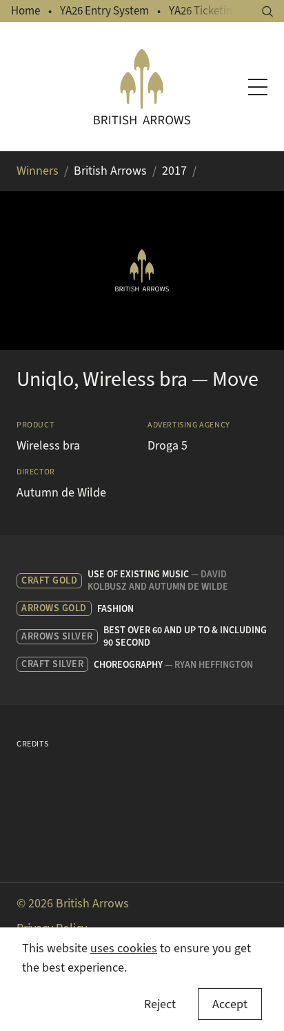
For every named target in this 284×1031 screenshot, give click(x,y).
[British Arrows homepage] (142, 86)
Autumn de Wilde (61, 492)
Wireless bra (48, 445)
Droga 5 (167, 445)
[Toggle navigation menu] (257, 87)
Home (25, 11)
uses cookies (123, 948)
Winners (38, 170)
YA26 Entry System (104, 11)
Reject (160, 1004)
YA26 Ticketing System (222, 11)
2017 (174, 170)
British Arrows (110, 170)
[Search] (267, 11)
